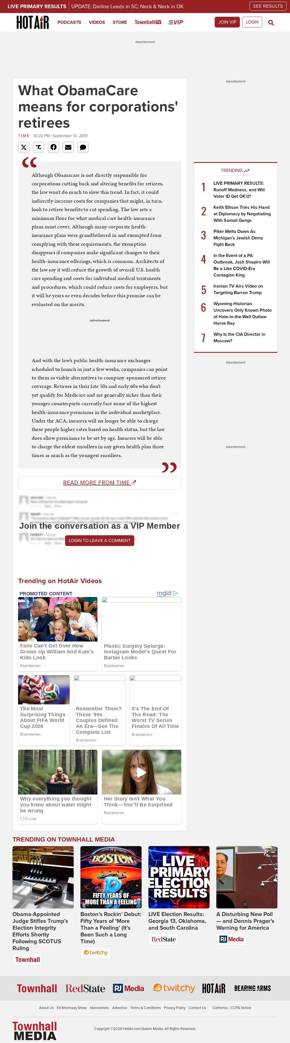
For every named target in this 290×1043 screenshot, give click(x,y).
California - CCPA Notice (231, 1008)
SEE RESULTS (268, 6)
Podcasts (69, 22)
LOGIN (252, 22)
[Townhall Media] (34, 1030)
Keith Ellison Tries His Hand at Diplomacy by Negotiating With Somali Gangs (242, 214)
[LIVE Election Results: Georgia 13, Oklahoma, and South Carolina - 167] (179, 877)
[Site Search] (271, 22)
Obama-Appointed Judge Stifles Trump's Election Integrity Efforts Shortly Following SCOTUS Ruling (40, 931)
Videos (97, 22)
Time (25, 135)
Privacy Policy (174, 1008)
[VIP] (180, 22)
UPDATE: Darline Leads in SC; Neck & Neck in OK (127, 6)
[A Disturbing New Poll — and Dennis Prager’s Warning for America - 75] (247, 877)
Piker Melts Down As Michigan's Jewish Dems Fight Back (238, 238)
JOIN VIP (227, 22)
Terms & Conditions (145, 1008)
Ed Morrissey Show (72, 1008)
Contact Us (197, 1008)
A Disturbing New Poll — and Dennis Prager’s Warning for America (245, 921)
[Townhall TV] (152, 22)
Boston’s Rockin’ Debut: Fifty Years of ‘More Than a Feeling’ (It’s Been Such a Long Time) (110, 928)
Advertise (119, 1008)
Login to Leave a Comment (100, 540)
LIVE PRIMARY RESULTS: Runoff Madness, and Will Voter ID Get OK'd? (239, 189)
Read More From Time (97, 482)
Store (120, 22)
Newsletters (99, 1008)
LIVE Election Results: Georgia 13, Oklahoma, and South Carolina (177, 921)
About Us (46, 1008)
